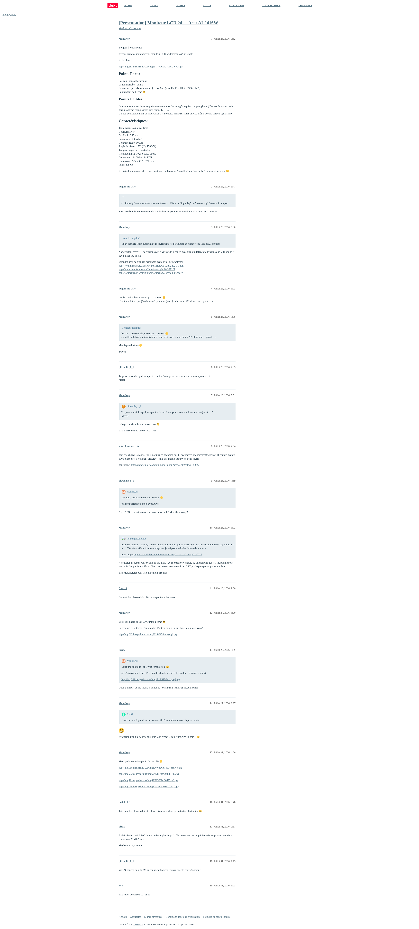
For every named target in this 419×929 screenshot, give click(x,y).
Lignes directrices (153, 916)
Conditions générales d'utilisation (183, 916)
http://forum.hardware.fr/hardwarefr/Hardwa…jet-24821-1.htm (151, 265)
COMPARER (305, 5)
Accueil (123, 916)
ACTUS (128, 5)
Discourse (138, 924)
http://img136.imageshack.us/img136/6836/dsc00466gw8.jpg (150, 767)
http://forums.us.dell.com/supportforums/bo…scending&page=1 (151, 272)
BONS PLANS (236, 5)
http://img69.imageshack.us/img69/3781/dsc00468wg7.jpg (149, 773)
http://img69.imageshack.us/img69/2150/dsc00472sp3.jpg (148, 780)
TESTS (154, 5)
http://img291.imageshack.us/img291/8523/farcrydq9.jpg (148, 634)
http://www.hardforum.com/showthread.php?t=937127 (147, 269)
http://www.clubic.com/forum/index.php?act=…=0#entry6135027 (165, 465)
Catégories (135, 916)
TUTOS (207, 5)
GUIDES (180, 5)
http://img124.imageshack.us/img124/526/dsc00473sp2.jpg (149, 786)
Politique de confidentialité (216, 916)
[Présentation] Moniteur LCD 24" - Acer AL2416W (168, 22)
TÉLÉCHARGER (271, 5)
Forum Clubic (9, 14)
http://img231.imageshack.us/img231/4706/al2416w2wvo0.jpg (151, 66)
